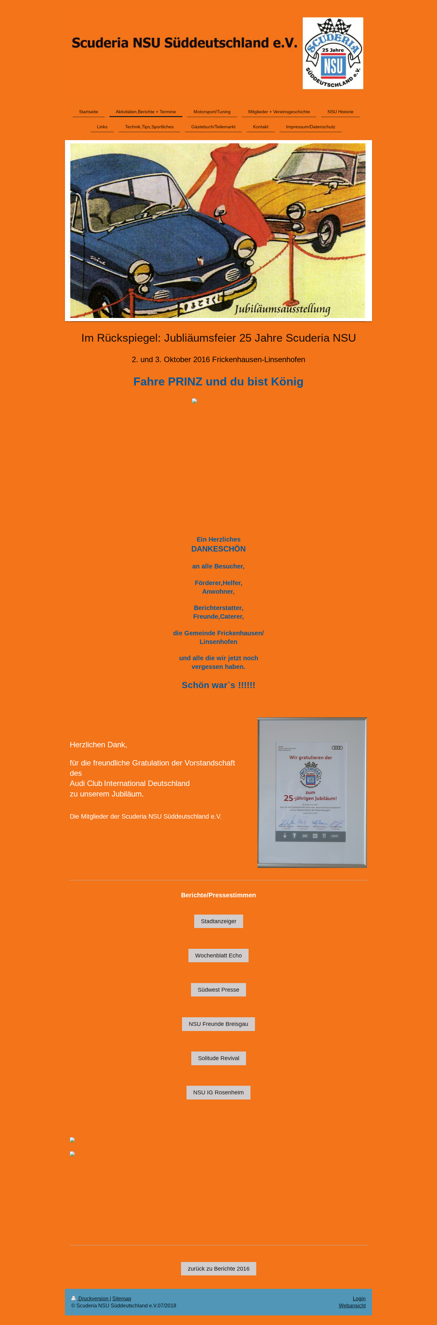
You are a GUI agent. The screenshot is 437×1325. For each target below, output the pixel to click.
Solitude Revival (218, 1058)
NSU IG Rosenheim (218, 1092)
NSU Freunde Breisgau (218, 1024)
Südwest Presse (218, 990)
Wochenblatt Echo (218, 955)
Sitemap (121, 1298)
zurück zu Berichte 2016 (219, 1268)
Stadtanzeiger (218, 921)
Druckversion (93, 1298)
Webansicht (352, 1305)
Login (359, 1298)
